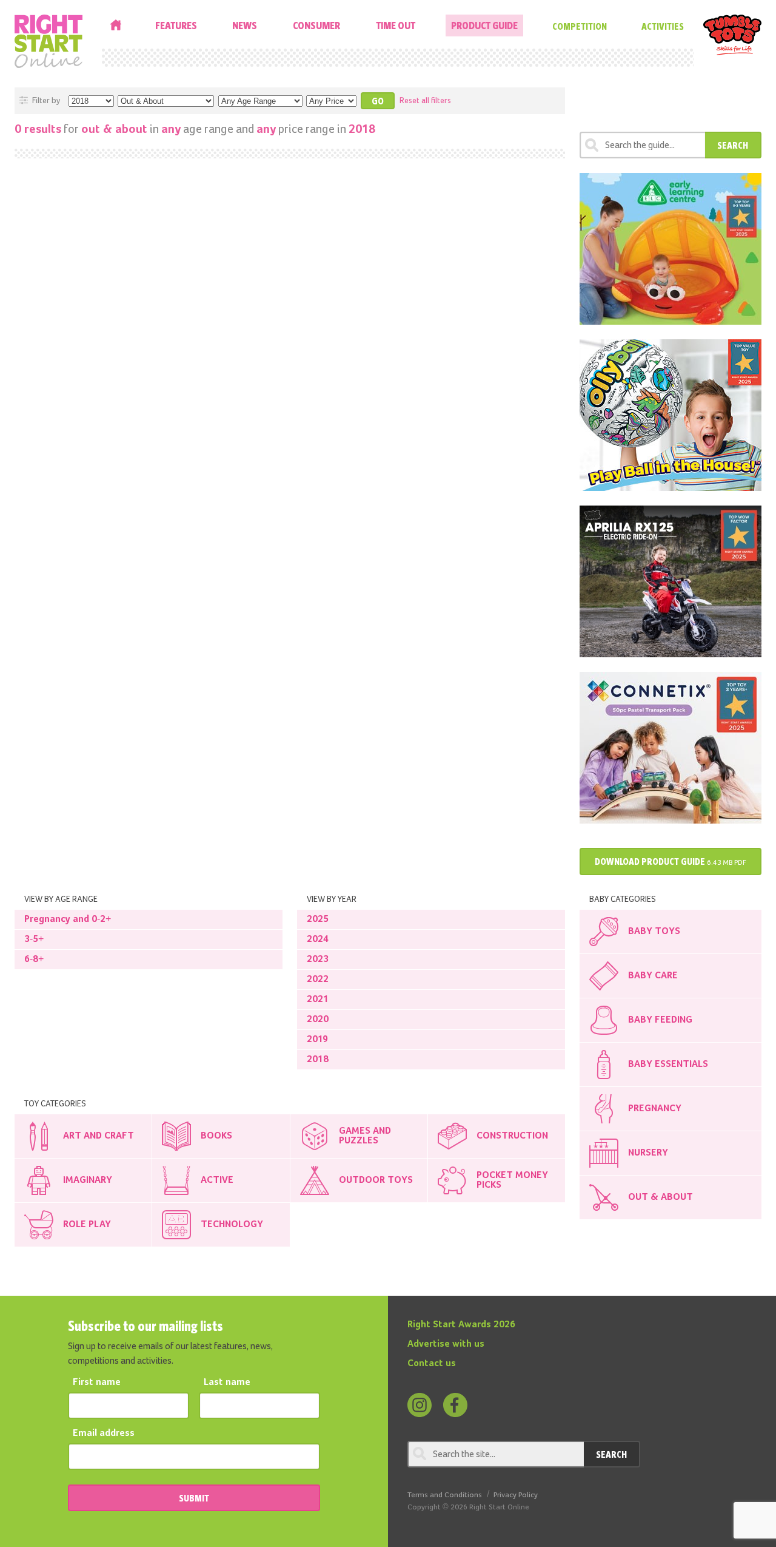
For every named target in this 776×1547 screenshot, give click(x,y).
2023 (318, 959)
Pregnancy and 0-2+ (67, 919)
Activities (662, 26)
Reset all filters (425, 100)
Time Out (395, 25)
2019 (317, 1039)
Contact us (431, 1364)
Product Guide (484, 25)
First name (97, 1382)
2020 (318, 1019)
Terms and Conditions (444, 1495)
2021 (318, 999)
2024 (318, 939)
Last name (227, 1382)
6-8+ (34, 959)
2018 (318, 1060)
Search (732, 145)
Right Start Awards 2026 (461, 1325)
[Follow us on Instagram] (419, 1405)
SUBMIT (194, 1497)
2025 (318, 919)
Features (176, 25)
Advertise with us (445, 1344)
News (244, 25)
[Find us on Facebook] (455, 1405)
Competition (579, 26)
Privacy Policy (515, 1495)
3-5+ (34, 939)
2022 (318, 979)
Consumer (316, 25)
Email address (104, 1433)
